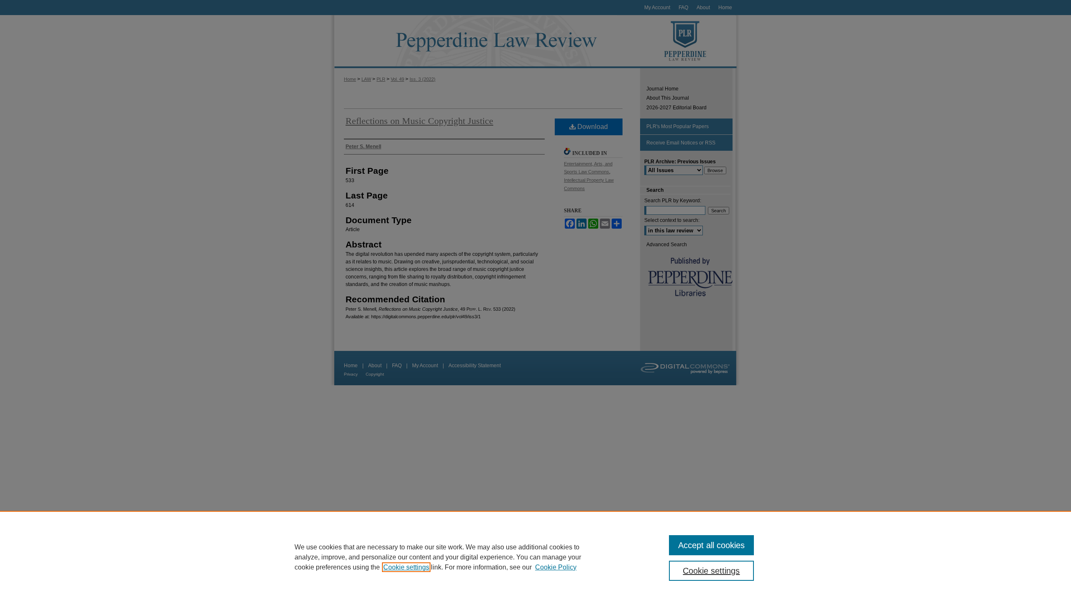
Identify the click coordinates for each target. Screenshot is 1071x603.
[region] (535, 557)
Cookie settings (406, 567)
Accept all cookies (711, 545)
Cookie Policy (555, 567)
